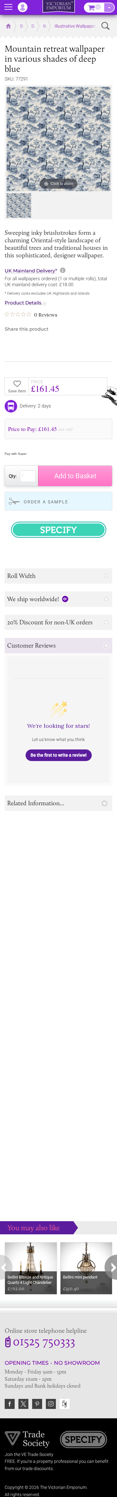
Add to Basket (75, 476)
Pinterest (37, 1404)
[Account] (25, 7)
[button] (58, 576)
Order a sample (46, 501)
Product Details (23, 303)
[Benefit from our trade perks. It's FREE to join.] (27, 1439)
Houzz (65, 1404)
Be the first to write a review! (59, 755)
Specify (83, 1440)
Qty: (13, 476)
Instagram (51, 1404)
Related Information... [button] (35, 803)
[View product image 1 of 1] (19, 205)
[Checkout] (109, 8)
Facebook (10, 1404)
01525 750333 (44, 1342)
